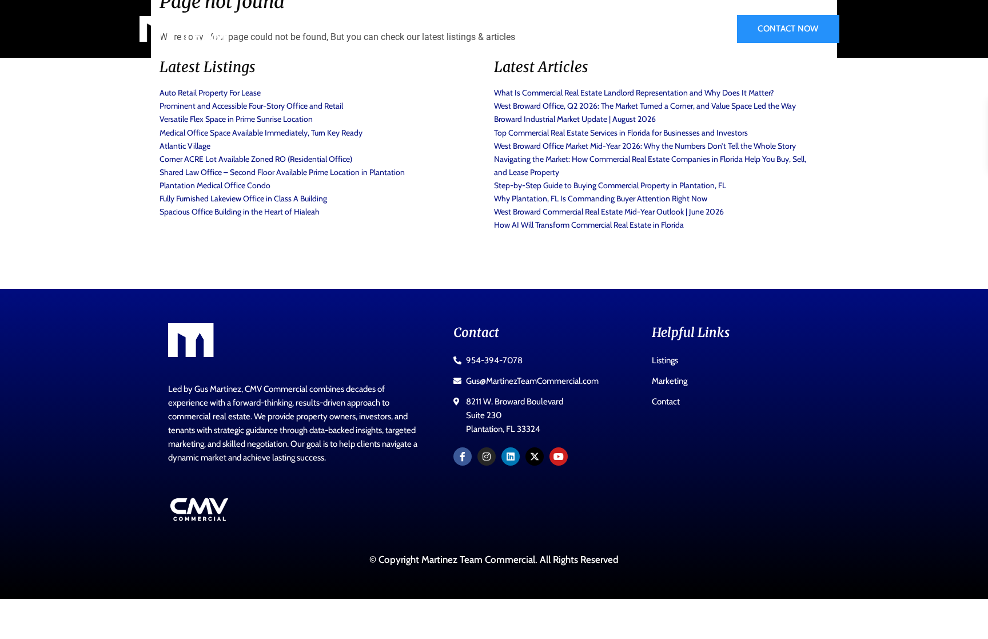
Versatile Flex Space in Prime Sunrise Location (236, 119)
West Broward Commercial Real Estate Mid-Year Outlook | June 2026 (609, 212)
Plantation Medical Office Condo (215, 185)
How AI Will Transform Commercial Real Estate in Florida (589, 225)
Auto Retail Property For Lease (210, 93)
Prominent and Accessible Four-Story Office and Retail (251, 106)
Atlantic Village (185, 146)
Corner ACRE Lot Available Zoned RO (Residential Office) (256, 159)
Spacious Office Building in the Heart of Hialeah (240, 212)
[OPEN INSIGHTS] (665, 29)
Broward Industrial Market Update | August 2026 (575, 119)
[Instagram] (486, 456)
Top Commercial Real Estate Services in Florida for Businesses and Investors (621, 133)
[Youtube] (558, 456)
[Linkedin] (510, 456)
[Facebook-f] (462, 456)
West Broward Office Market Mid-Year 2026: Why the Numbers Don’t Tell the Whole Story (645, 146)
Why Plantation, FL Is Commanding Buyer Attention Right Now (600, 198)
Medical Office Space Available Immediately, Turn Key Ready (261, 133)
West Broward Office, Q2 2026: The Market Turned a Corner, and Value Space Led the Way (645, 106)
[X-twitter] (534, 456)
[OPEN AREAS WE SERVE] (547, 29)
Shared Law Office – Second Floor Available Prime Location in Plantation (282, 172)
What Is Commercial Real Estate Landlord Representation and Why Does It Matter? (634, 93)
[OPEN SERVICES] (456, 29)
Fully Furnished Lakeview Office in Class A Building (243, 198)
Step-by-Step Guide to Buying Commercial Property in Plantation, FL (610, 185)
